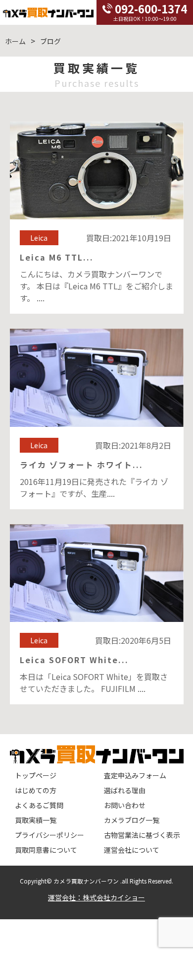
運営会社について (131, 850)
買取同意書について (46, 850)
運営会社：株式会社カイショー (96, 897)
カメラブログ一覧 (131, 820)
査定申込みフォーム (135, 775)
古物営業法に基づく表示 (142, 835)
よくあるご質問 (39, 805)
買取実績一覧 (35, 820)
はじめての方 (35, 790)
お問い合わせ (124, 805)
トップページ (35, 775)
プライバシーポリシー (49, 835)
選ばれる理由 (124, 790)
